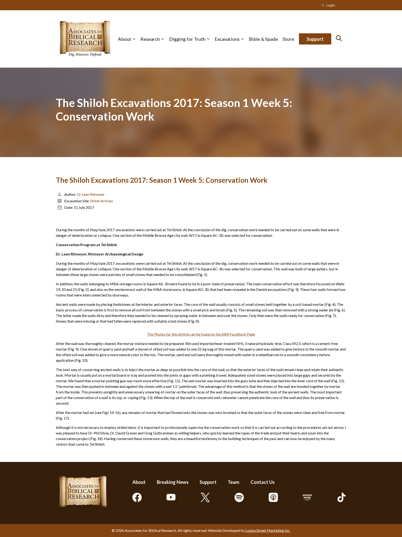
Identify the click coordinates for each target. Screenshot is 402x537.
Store (288, 39)
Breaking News (172, 482)
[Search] (338, 38)
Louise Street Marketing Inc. (267, 530)
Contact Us (263, 482)
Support (315, 39)
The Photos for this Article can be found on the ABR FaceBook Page (201, 334)
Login (330, 5)
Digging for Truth (187, 39)
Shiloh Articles (101, 201)
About (124, 39)
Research (150, 39)
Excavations (227, 39)
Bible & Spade (263, 39)
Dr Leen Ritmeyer (91, 194)
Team (233, 482)
